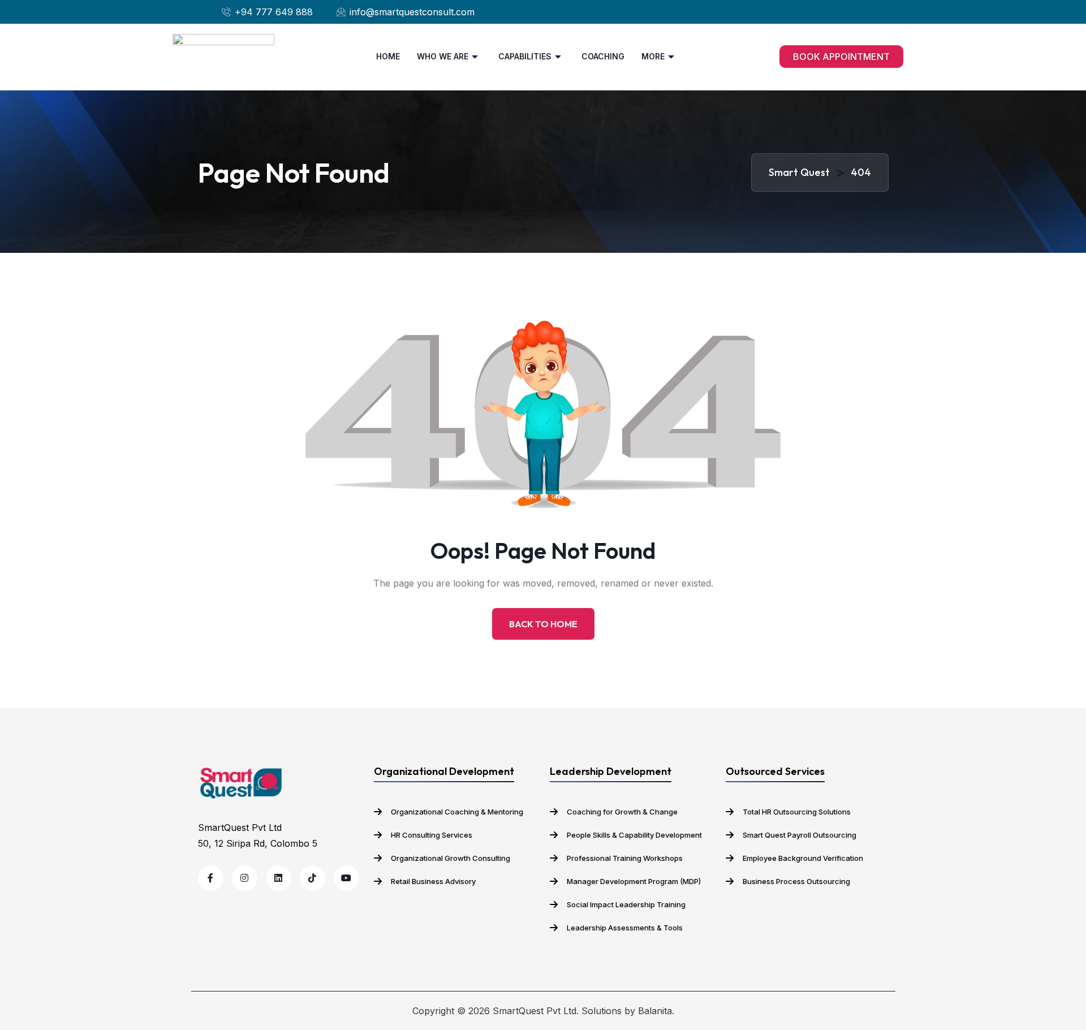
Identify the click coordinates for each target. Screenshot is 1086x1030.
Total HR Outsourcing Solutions (797, 811)
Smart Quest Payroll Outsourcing (799, 834)
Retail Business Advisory (433, 881)
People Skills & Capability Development (634, 834)
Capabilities (524, 56)
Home (388, 56)
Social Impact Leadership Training (626, 904)
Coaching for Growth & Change (622, 811)
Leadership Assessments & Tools (625, 927)
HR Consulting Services (431, 834)
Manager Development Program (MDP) (634, 881)
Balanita (655, 1010)
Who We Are (442, 56)
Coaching (602, 56)
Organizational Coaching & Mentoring (457, 811)
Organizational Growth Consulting (450, 858)
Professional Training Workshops (625, 858)
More (653, 56)
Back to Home (543, 624)
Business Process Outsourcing (796, 881)
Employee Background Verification (803, 858)
